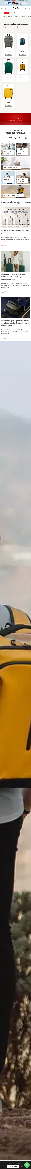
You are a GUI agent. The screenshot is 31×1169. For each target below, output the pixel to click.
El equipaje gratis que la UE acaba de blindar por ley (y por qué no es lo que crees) (15, 323)
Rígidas (23, 16)
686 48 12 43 (16, 4)
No (21, 1166)
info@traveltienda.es (23, 4)
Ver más (4, 246)
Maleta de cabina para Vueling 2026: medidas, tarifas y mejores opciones (13, 276)
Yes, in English (13, 1166)
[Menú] (2, 8)
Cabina (3, 16)
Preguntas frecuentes (16, 13)
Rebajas (7, 13)
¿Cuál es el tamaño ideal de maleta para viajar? (15, 231)
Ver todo (25, 13)
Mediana (10, 16)
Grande (16, 16)
